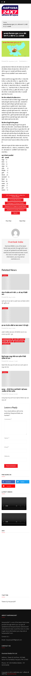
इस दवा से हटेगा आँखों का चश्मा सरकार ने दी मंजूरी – (15, 325)
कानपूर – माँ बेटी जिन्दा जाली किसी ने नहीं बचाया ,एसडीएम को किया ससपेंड (14, 390)
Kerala (5, 275)
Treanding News (19, 341)
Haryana (21, 339)
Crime (15, 339)
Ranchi (15, 213)
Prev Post (8, 221)
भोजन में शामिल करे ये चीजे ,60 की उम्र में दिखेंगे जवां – (14, 293)
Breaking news (7, 339)
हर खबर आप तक (6, 343)
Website (7, 456)
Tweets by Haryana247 (9, 601)
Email (6, 447)
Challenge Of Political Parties (15, 203)
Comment (8, 419)
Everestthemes (11, 674)
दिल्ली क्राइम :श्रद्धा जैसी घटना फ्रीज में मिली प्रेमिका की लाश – (14, 357)
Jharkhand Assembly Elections (15, 210)
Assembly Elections (15, 200)
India (4, 341)
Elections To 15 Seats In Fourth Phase (15, 206)
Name (6, 438)
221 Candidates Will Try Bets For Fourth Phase (15, 195)
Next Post (22, 221)
